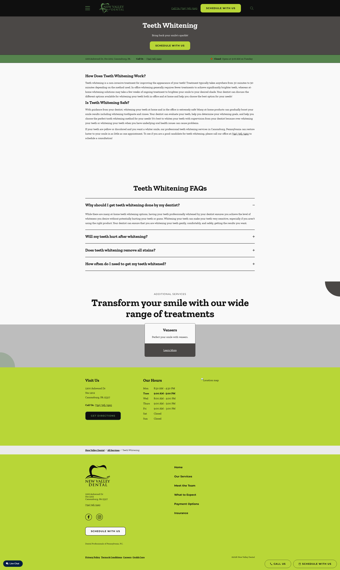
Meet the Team (184, 485)
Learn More (170, 350)
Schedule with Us (220, 8)
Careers (127, 557)
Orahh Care (139, 557)
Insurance (181, 513)
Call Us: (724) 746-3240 (184, 8)
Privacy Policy (92, 557)
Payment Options (186, 504)
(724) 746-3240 (154, 58)
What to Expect (185, 494)
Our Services (183, 476)
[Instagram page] (99, 517)
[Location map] (228, 406)
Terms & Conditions (111, 557)
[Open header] (88, 8)
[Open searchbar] (252, 8)
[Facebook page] (88, 517)
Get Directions (103, 415)
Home (178, 467)
